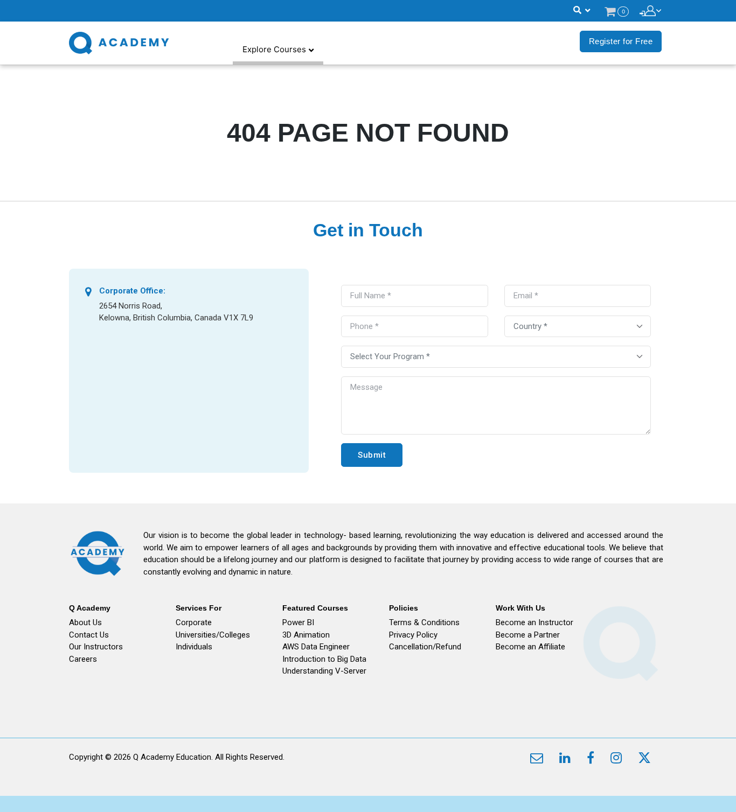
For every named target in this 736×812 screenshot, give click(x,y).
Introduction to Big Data (324, 659)
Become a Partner (528, 635)
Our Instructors (96, 647)
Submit (372, 455)
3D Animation (306, 635)
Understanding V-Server (324, 671)
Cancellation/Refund (425, 647)
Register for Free (621, 41)
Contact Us (89, 635)
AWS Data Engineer (316, 647)
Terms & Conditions (424, 622)
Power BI (298, 622)
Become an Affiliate (530, 647)
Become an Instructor (534, 622)
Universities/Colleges (213, 635)
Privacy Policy (413, 635)
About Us (85, 622)
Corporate (194, 622)
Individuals (194, 647)
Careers (83, 659)
